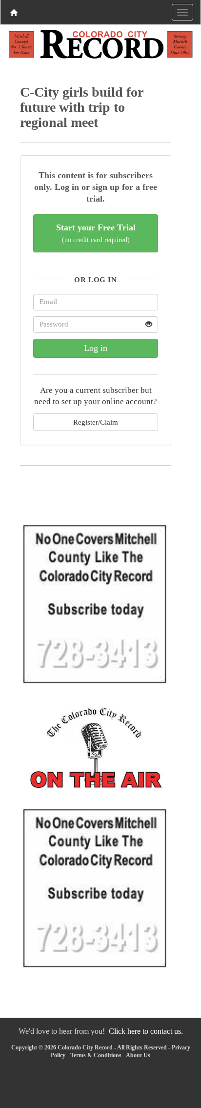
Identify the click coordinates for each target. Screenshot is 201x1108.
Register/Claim (95, 422)
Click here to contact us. (146, 1031)
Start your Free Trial (96, 233)
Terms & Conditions (95, 1055)
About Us (138, 1055)
